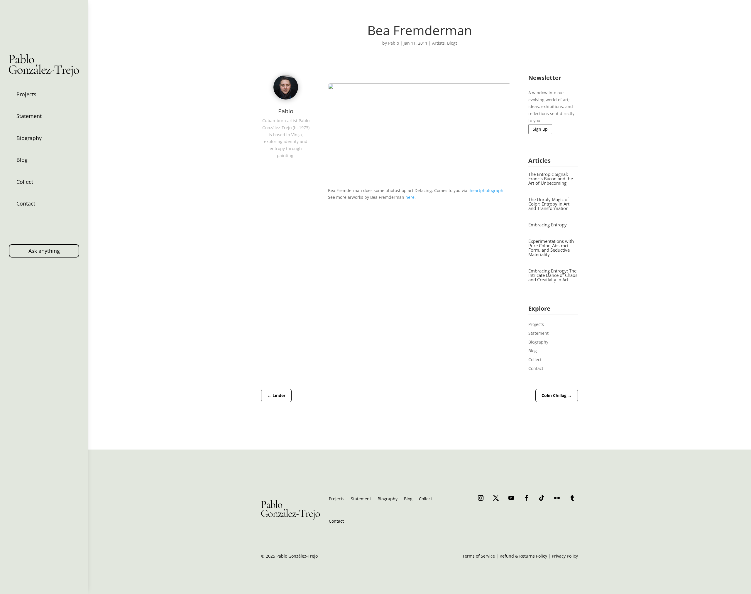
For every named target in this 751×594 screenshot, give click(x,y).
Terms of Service (478, 556)
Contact (25, 203)
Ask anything (44, 250)
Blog (22, 159)
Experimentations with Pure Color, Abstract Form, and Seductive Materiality (551, 247)
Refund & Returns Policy (523, 556)
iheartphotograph (485, 190)
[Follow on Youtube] (511, 497)
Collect (24, 181)
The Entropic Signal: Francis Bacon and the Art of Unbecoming (550, 178)
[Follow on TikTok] (541, 497)
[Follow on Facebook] (526, 497)
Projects (26, 94)
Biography (29, 138)
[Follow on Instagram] (480, 497)
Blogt (452, 43)
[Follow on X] (496, 497)
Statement (29, 116)
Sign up (540, 129)
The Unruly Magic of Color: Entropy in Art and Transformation (548, 203)
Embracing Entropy (547, 225)
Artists (438, 43)
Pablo (393, 43)
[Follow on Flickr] (557, 497)
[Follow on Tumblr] (572, 497)
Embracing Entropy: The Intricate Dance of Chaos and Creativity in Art (552, 275)
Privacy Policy (565, 556)
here (410, 197)
